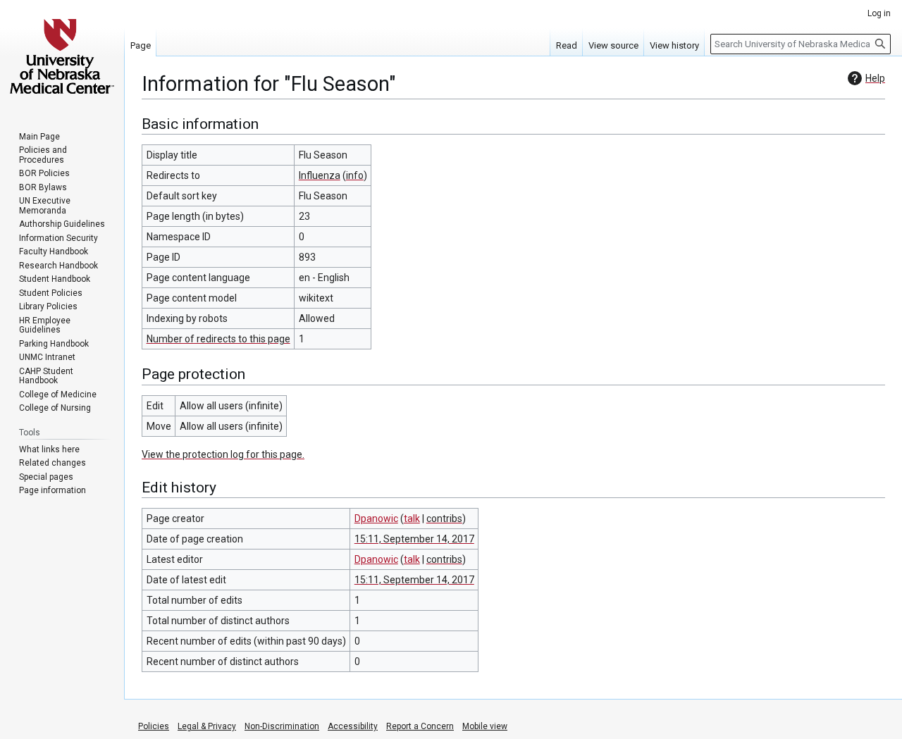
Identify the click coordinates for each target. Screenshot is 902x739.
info (355, 175)
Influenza (319, 175)
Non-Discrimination (282, 726)
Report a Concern (420, 726)
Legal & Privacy (207, 726)
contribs (444, 518)
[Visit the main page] (62, 56)
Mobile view (484, 726)
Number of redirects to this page (218, 338)
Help (875, 78)
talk (412, 518)
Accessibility (353, 726)
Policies (153, 726)
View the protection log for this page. (223, 454)
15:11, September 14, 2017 (414, 539)
